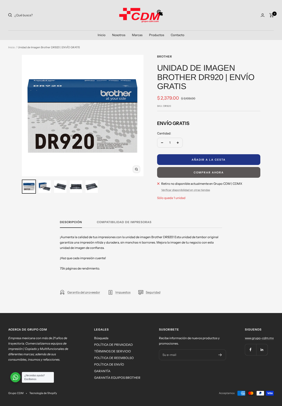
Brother (164, 56)
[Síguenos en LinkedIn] (262, 349)
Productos (156, 35)
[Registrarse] (220, 354)
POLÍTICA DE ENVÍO (109, 364)
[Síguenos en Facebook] (250, 349)
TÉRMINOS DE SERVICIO (112, 351)
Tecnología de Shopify (43, 393)
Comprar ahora (209, 172)
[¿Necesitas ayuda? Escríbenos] (15, 377)
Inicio (101, 35)
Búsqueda (101, 338)
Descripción (71, 222)
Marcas (137, 35)
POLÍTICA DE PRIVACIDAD (113, 345)
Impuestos (122, 292)
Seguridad (153, 292)
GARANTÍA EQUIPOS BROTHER (117, 378)
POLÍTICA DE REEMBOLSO (114, 358)
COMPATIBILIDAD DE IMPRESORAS (124, 222)
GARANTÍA (102, 371)
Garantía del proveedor (83, 292)
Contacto (177, 35)
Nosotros (118, 35)
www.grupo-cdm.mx (259, 338)
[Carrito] (271, 15)
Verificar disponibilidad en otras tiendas (185, 190)
